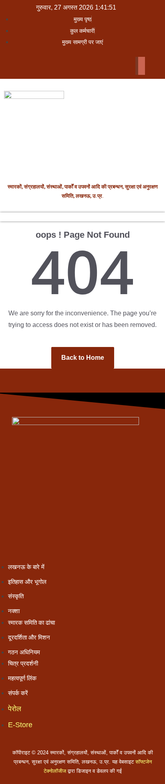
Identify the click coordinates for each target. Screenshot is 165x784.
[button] (75, 52)
